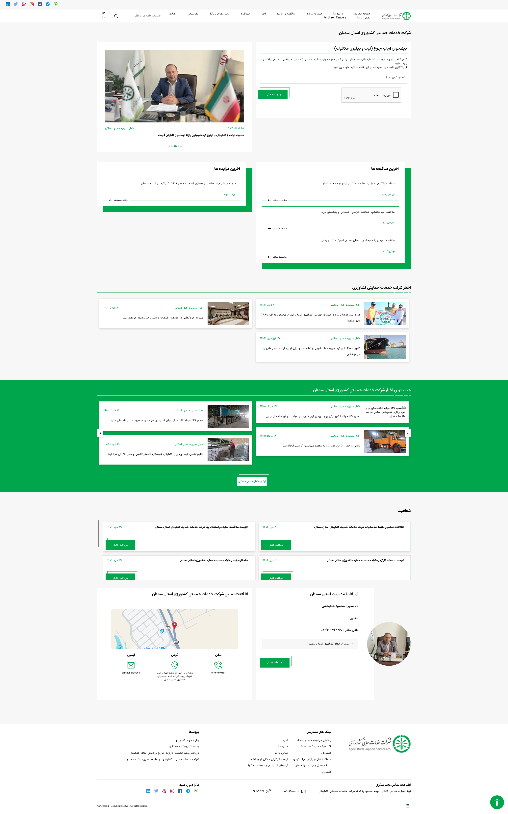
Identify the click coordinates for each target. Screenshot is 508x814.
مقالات (173, 14)
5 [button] (169, 146)
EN (103, 18)
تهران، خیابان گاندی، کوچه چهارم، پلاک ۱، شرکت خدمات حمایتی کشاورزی (362, 791)
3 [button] (175, 146)
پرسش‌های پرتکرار (219, 14)
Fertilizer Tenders (335, 18)
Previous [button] (100, 433)
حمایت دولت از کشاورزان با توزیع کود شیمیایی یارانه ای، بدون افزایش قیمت (201, 135)
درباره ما (338, 14)
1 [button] (181, 146)
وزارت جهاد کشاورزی (187, 740)
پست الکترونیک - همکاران (184, 747)
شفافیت (245, 14)
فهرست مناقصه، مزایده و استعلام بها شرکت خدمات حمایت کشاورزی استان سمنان (201, 527)
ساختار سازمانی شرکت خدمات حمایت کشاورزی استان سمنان (214, 560)
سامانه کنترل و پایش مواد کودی (312, 759)
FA (103, 14)
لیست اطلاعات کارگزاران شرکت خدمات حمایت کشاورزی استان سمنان (365, 560)
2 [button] (178, 146)
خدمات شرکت (314, 14)
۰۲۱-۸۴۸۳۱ (257, 791)
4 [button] (172, 146)
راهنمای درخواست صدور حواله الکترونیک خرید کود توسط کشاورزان (314, 746)
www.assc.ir (103, 805)
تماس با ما (363, 18)
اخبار (263, 14)
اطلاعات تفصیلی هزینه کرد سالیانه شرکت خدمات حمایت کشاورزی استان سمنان (359, 527)
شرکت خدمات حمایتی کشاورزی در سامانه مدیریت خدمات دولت (161, 759)
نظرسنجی (193, 14)
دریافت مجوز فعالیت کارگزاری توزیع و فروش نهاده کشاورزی (164, 753)
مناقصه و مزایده (286, 14)
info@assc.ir (291, 792)
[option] (174, 97)
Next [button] (408, 433)
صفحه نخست (362, 14)
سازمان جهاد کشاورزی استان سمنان (329, 644)
